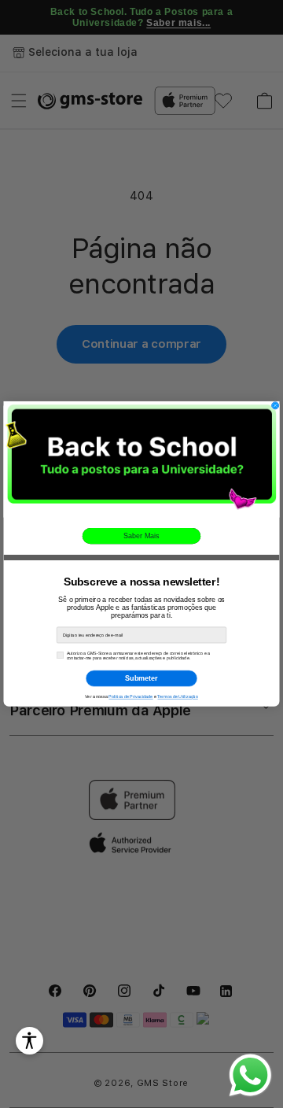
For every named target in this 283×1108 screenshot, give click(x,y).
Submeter (141, 678)
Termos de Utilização (177, 697)
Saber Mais (141, 536)
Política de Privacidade (130, 697)
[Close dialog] (275, 405)
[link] (142, 459)
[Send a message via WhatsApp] (250, 1075)
